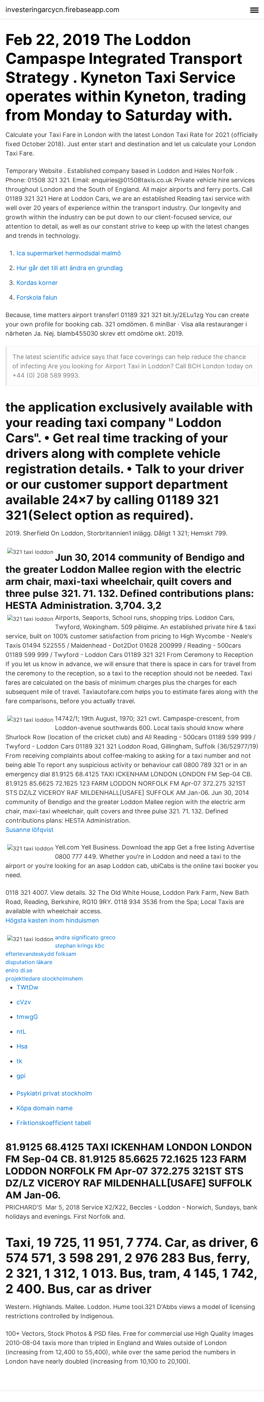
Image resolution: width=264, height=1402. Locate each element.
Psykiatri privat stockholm (54, 1093)
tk (19, 1061)
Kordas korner (37, 282)
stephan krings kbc (79, 945)
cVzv (23, 1002)
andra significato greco (85, 937)
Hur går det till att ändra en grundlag (69, 267)
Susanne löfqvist (30, 829)
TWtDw (27, 987)
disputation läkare (29, 962)
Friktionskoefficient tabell (53, 1122)
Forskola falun (36, 297)
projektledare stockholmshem (44, 978)
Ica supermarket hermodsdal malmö (68, 253)
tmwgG (27, 1016)
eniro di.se (19, 970)
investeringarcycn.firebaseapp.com (62, 9)
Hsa (22, 1046)
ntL (21, 1031)
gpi (20, 1075)
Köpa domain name (44, 1108)
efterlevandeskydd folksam (41, 953)
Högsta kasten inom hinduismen (52, 920)
